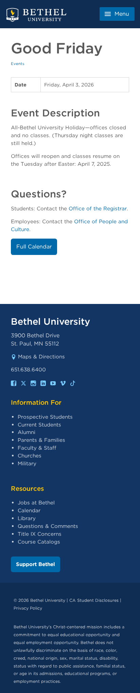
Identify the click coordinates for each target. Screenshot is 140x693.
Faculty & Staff (37, 448)
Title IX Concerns (40, 534)
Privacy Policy (28, 608)
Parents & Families (41, 440)
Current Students (39, 424)
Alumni (26, 432)
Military (27, 463)
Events (17, 63)
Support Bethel (35, 564)
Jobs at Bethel (36, 502)
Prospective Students (45, 417)
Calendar (29, 510)
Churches (29, 455)
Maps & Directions (41, 356)
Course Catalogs (39, 541)
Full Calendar (34, 246)
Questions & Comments (48, 526)
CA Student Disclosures (94, 600)
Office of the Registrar (98, 208)
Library (27, 518)
